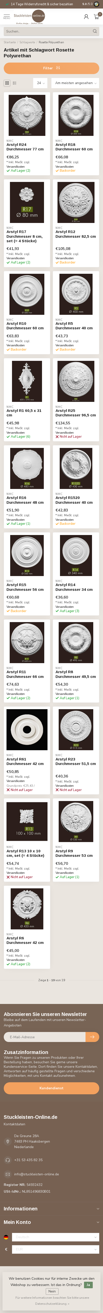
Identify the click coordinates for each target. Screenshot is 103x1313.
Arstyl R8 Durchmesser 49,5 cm (76, 674)
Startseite (10, 42)
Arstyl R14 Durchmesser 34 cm (74, 587)
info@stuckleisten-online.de (36, 1174)
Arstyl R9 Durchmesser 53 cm (74, 853)
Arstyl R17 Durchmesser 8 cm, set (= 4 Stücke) (24, 236)
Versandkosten (15, 167)
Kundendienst (52, 1088)
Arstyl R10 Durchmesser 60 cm (25, 325)
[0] (96, 17)
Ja (88, 1284)
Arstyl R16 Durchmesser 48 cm (25, 499)
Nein (52, 1291)
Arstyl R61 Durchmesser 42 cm (25, 761)
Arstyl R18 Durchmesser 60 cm (74, 146)
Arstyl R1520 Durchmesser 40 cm (74, 499)
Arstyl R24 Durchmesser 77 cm (25, 146)
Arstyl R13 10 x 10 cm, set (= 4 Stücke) (25, 853)
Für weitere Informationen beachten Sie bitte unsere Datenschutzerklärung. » (52, 1300)
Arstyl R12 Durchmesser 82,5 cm (76, 233)
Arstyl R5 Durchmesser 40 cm (74, 325)
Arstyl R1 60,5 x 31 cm (24, 412)
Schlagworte (27, 42)
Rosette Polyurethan (51, 42)
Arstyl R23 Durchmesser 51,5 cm (76, 761)
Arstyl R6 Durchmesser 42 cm (25, 940)
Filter (48, 68)
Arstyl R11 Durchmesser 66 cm (25, 674)
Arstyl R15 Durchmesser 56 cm (25, 587)
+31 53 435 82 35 (28, 1160)
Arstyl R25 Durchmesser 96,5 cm (76, 412)
